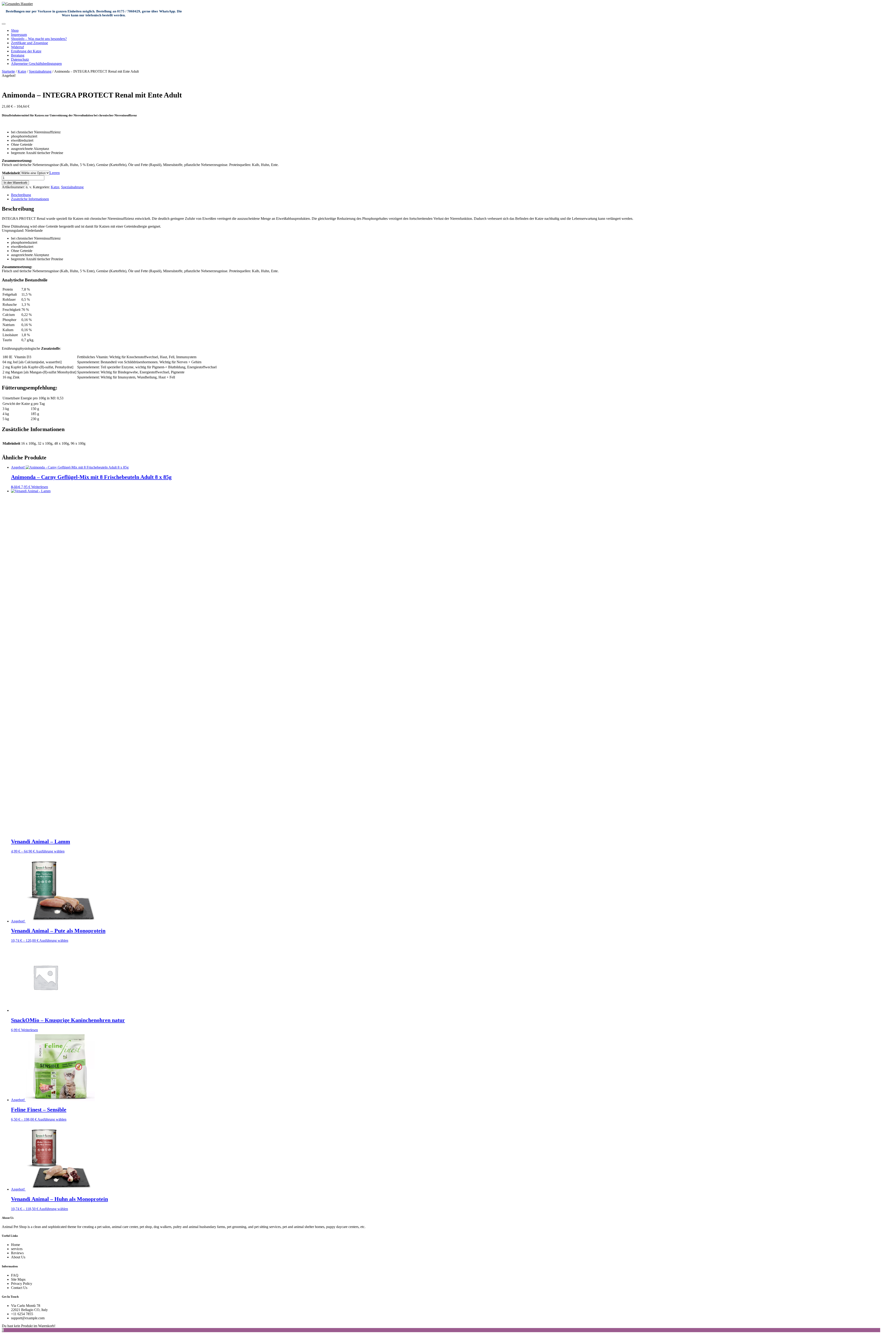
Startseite (8, 71)
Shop (15, 30)
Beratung (17, 55)
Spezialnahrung (40, 71)
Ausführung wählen (50, 851)
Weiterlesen (39, 487)
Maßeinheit (11, 173)
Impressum (19, 35)
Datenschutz (20, 59)
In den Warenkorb (15, 182)
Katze (22, 71)
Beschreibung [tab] (21, 195)
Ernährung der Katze (26, 51)
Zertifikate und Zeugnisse (29, 43)
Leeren (55, 173)
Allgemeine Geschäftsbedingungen (36, 64)
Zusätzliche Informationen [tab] (30, 199)
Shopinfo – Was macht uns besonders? (39, 39)
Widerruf (17, 47)
